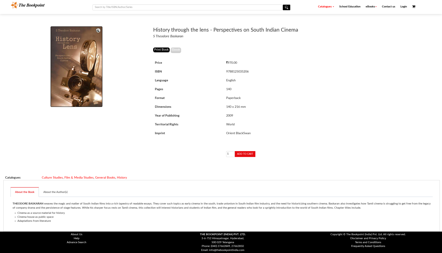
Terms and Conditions (368, 242)
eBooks (370, 6)
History (122, 177)
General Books (105, 177)
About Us (76, 234)
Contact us (388, 6)
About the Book (24, 192)
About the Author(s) (55, 192)
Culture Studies (52, 177)
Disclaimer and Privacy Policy (368, 238)
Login (403, 6)
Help (76, 238)
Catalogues (325, 6)
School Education (350, 6)
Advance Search (76, 242)
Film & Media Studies (79, 177)
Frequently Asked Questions (368, 246)
